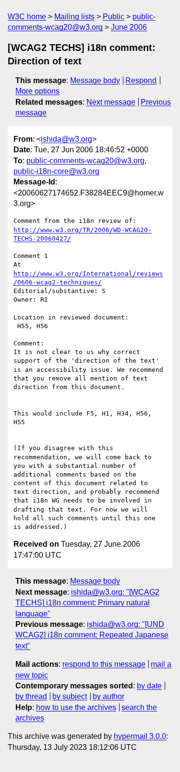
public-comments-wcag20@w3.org (85, 161)
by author (108, 696)
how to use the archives (76, 707)
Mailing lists (74, 16)
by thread (31, 696)
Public (113, 16)
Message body (95, 80)
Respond (140, 80)
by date (149, 686)
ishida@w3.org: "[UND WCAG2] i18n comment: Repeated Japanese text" (91, 635)
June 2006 (129, 27)
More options (37, 91)
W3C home (27, 16)
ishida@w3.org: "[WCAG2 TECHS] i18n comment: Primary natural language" (87, 603)
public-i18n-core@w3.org (56, 171)
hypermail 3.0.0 (140, 736)
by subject (69, 696)
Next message (110, 102)
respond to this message (103, 664)
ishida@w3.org (66, 139)
